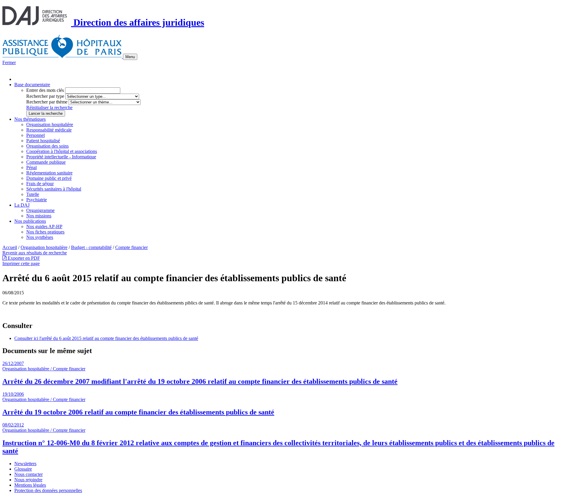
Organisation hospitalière (49, 124)
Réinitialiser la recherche (49, 107)
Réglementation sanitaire (49, 172)
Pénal (31, 167)
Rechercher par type (45, 96)
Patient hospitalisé (43, 140)
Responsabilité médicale (49, 129)
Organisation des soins (47, 146)
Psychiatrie (36, 199)
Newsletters (25, 463)
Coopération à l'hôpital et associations (61, 151)
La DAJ (22, 205)
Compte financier (131, 247)
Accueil (9, 247)
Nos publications (30, 221)
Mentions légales (30, 485)
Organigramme (40, 210)
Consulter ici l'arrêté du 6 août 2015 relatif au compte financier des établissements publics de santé (106, 338)
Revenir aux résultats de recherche (34, 252)
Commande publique (46, 162)
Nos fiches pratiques (45, 231)
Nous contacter (28, 474)
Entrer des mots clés (45, 90)
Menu (130, 57)
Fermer (9, 62)
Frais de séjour (40, 183)
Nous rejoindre (28, 479)
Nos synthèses (39, 237)
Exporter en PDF (23, 258)
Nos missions (38, 215)
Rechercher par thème (46, 101)
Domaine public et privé (49, 178)
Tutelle (32, 194)
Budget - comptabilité (91, 247)
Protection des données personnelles (48, 490)
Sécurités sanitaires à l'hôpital (53, 188)
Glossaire (23, 468)
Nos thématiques (30, 119)
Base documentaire (32, 84)
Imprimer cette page (21, 263)
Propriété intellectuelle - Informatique (61, 156)
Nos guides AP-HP (44, 226)
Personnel (35, 135)
